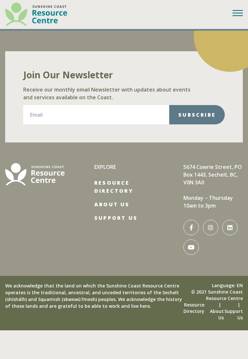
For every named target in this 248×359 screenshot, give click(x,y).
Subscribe (197, 114)
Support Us (116, 217)
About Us (112, 204)
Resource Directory (113, 186)
